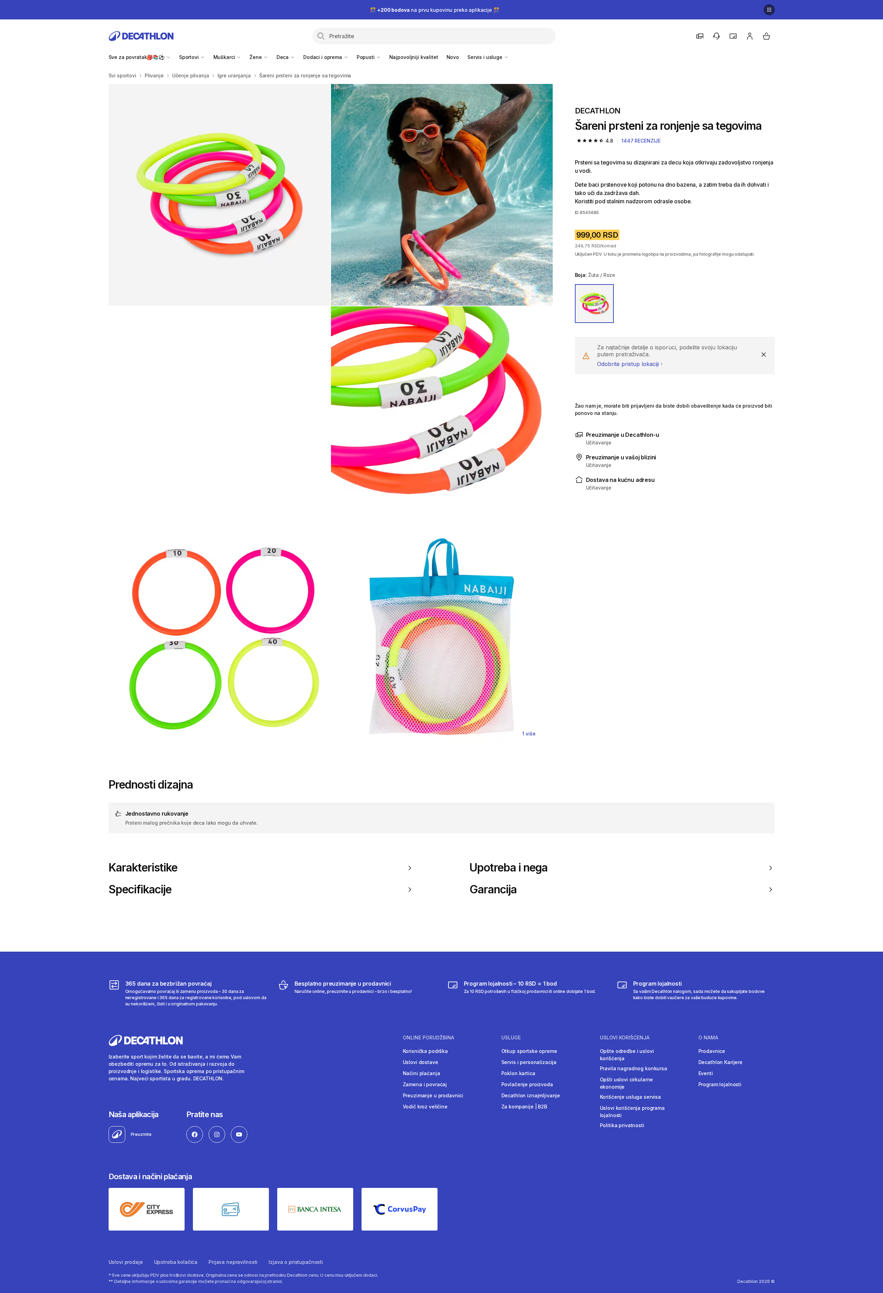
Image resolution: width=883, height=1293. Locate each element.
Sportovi (189, 57)
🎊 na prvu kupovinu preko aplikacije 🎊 (434, 10)
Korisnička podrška (425, 1051)
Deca (283, 57)
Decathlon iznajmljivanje (530, 1095)
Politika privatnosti (622, 1125)
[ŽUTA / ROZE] (594, 303)
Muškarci (225, 57)
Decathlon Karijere (720, 1062)
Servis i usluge (485, 57)
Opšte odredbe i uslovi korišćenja (627, 1054)
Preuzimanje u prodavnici (433, 1095)
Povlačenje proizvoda (527, 1084)
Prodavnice (711, 1051)
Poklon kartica (518, 1073)
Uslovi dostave (420, 1062)
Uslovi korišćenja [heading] (624, 1037)
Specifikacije (140, 889)
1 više (528, 734)
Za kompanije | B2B (524, 1106)
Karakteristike (143, 867)
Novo (453, 57)
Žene (256, 57)
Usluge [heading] (511, 1037)
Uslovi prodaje (126, 1262)
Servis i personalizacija (529, 1062)
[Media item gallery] (331, 417)
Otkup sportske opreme (529, 1051)
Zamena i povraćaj (425, 1084)
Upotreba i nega (508, 867)
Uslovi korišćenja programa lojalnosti (632, 1111)
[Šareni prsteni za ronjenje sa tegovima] (219, 195)
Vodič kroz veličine (425, 1106)
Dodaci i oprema (323, 57)
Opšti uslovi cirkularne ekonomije (626, 1083)
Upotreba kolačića (176, 1262)
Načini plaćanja (421, 1073)
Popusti (366, 57)
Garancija (493, 889)
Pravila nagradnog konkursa (633, 1068)
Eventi (705, 1073)
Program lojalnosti (719, 1084)
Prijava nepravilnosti (233, 1262)
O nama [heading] (708, 1037)
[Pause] (769, 9)
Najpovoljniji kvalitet (413, 57)
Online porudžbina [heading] (428, 1037)
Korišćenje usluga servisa (630, 1097)
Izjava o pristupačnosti (296, 1262)
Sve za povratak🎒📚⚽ (137, 57)
